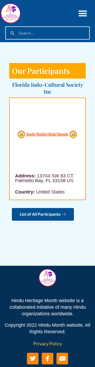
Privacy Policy (47, 343)
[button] (83, 13)
